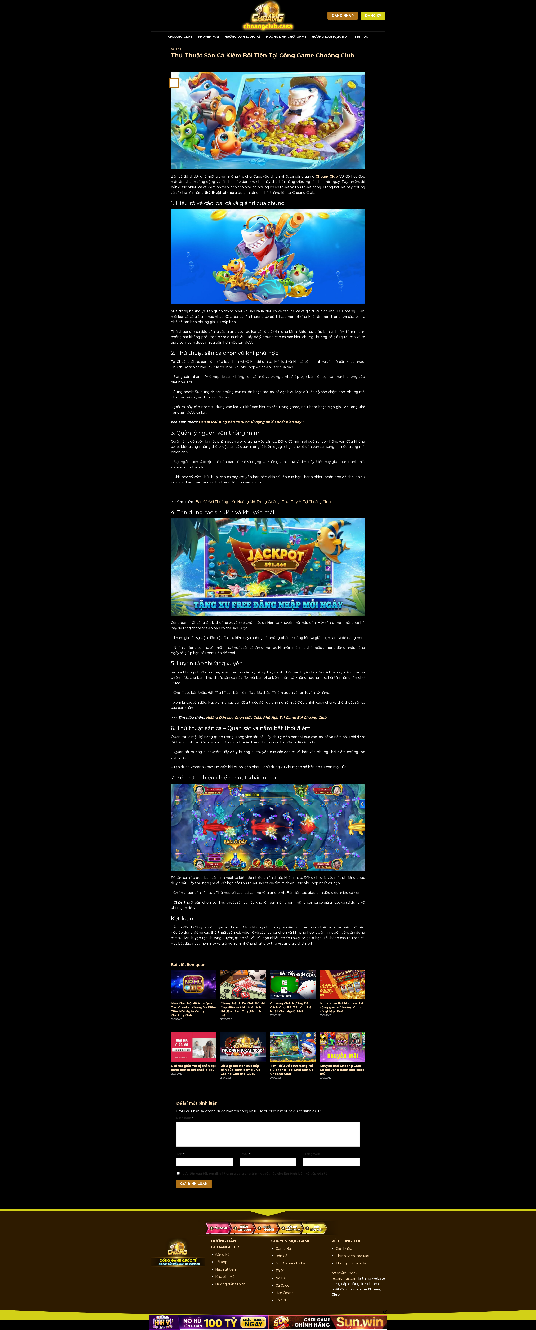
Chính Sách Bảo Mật (353, 1256)
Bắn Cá (176, 49)
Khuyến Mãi (208, 37)
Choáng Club (180, 37)
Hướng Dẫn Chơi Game (286, 37)
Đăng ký (222, 1255)
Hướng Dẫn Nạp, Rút (330, 37)
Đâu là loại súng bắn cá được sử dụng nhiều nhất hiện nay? (250, 422)
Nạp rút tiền (225, 1269)
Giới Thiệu (344, 1249)
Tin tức (361, 37)
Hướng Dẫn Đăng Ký (242, 37)
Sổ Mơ (281, 1300)
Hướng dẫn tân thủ (231, 1284)
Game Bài (283, 1249)
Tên (180, 1154)
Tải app (221, 1262)
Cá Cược (282, 1285)
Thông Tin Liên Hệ (351, 1263)
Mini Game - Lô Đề (291, 1263)
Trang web (311, 1154)
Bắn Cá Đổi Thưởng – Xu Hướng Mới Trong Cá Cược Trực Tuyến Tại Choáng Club (263, 502)
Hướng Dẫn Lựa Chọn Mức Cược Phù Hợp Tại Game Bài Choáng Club (266, 718)
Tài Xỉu (281, 1271)
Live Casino (285, 1293)
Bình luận (184, 1118)
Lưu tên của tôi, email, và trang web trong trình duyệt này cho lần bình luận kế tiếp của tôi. (256, 1173)
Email (245, 1154)
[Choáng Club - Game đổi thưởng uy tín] (268, 15)
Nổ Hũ (281, 1278)
